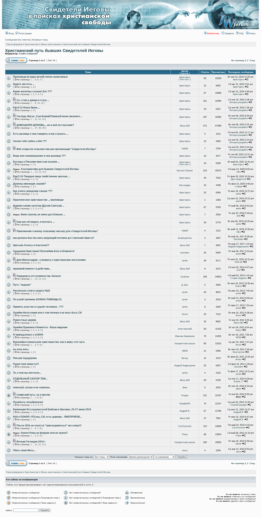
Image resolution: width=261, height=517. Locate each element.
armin (238, 254)
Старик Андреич (238, 278)
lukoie (238, 443)
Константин (238, 352)
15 (43, 172)
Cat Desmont (184, 426)
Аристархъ (184, 77)
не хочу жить (21, 349)
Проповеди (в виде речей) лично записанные (40, 76)
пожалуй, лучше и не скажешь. (31, 387)
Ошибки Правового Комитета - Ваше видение (40, 327)
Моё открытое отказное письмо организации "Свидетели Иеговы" (56, 149)
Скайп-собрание (28, 53)
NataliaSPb (184, 403)
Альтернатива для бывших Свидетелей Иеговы (50, 169)
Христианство (32, 44)
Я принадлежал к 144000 (28, 334)
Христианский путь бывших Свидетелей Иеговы (86, 44)
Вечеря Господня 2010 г (31, 441)
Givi (238, 270)
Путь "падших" (22, 284)
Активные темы (40, 39)
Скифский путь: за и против (33, 394)
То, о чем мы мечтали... (27, 372)
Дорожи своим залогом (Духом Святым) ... (38, 205)
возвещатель (185, 238)
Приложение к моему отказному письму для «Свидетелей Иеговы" (57, 231)
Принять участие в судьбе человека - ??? (38, 306)
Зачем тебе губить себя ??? (30, 141)
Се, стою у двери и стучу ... (33, 100)
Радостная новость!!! (26, 364)
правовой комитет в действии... (32, 268)
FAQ (241, 33)
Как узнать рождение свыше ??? (32, 191)
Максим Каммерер (185, 336)
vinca (184, 450)
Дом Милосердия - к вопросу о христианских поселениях (51, 259)
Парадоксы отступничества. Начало (39, 276)
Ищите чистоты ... (23, 84)
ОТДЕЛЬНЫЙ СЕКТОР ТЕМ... (30, 378)
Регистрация (25, 33)
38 (40, 128)
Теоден (184, 395)
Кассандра (184, 185)
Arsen (185, 314)
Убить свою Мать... (24, 450)
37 (36, 128)
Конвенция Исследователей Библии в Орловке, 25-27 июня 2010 (52, 409)
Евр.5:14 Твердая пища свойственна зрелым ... (41, 176)
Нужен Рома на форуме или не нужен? (44, 432)
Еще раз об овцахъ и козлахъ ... (36, 221)
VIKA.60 (238, 262)
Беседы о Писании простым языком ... (36, 161)
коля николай (185, 329)
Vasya (239, 330)
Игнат (238, 359)
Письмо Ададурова (25, 358)
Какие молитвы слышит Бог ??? (32, 91)
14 (40, 172)
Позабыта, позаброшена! (28, 402)
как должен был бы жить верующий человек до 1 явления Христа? (53, 237)
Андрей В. (185, 411)
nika (239, 171)
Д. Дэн (184, 285)
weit (238, 215)
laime (238, 388)
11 (42, 103)
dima (184, 387)
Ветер (185, 358)
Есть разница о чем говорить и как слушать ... (40, 133)
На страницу (237, 60)
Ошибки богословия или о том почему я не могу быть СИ (47, 312)
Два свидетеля (238, 179)
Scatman (184, 276)
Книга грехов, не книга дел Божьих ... (43, 214)
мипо (238, 193)
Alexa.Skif (185, 125)
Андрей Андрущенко (238, 246)
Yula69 (184, 148)
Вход (11, 33)
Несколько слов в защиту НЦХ (31, 290)
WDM (238, 337)
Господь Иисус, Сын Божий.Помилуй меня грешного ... (49, 116)
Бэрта (239, 286)
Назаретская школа (185, 343)
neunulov (184, 252)
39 (43, 128)
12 (39, 119)
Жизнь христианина (51, 44)
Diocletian (238, 239)
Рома (185, 434)
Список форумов (14, 44)
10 (38, 103)
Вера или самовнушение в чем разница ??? (39, 155)
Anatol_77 (238, 381)
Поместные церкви (24, 320)
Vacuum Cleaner (185, 170)
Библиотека (213, 33)
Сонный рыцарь (238, 405)
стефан (238, 186)
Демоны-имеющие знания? (29, 183)
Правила (229, 33)
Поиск (252, 33)
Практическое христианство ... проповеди (38, 199)
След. (252, 60)
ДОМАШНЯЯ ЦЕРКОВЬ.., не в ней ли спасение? (45, 125)
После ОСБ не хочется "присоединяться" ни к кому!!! (49, 425)
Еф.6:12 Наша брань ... (26, 107)
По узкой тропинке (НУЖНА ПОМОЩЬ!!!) (37, 299)
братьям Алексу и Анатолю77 (31, 245)
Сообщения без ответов (17, 39)
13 (43, 119)
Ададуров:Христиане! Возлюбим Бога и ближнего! (44, 251)
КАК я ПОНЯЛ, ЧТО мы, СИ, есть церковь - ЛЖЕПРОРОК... (47, 416)
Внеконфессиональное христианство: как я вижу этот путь (49, 342)
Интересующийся (238, 102)
